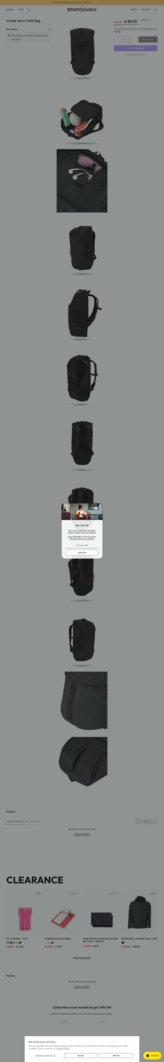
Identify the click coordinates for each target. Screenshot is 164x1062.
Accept (80, 1055)
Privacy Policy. (63, 1048)
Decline (116, 1055)
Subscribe (82, 552)
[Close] (100, 506)
